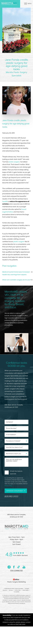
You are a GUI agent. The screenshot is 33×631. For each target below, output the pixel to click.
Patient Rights (25, 590)
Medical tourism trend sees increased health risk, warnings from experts (16, 273)
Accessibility (16, 592)
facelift (4, 201)
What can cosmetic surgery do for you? (16, 280)
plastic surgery (14, 162)
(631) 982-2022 (11, 496)
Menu (30, 4)
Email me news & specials (16, 472)
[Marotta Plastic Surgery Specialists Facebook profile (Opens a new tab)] (14, 567)
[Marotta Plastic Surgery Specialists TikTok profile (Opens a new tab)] (18, 567)
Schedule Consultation (14, 491)
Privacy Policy (8, 485)
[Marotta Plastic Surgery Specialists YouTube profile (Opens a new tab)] (24, 567)
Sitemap (11, 590)
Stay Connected (16, 570)
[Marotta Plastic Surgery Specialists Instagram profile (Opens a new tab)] (9, 567)
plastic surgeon (18, 242)
